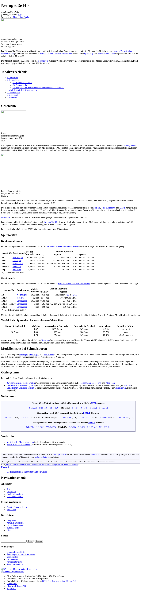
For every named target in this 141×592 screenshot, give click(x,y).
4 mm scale (66, 417)
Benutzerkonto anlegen (17, 507)
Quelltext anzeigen (15, 494)
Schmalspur (18, 263)
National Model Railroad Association (56, 54)
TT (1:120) (54, 408)
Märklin (96, 208)
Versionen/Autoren (15, 496)
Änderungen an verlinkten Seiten (21, 554)
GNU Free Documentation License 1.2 (59, 581)
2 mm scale (7, 417)
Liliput (122, 208)
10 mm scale (104, 417)
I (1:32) (93, 408)
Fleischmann (85, 383)
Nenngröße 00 (50, 222)
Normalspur (43, 61)
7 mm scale (84, 417)
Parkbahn (17, 269)
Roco (94, 383)
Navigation (18, 17)
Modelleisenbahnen (106, 54)
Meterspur (17, 260)
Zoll (75, 295)
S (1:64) (75, 408)
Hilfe (9, 530)
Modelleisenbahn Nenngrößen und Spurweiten (27, 472)
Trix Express (120, 388)
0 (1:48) (81, 427)
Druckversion (12, 559)
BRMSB (86, 413)
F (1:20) (107, 427)
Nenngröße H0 (59, 454)
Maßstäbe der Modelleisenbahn (20, 442)
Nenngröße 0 (129, 145)
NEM (93, 403)
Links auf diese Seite (16, 552)
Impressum (11, 588)
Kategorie (5, 467)
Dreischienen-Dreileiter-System (20, 388)
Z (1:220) (33, 408)
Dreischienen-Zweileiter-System (21, 385)
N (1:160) (43, 408)
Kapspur (20, 298)
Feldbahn (17, 266)
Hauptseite (11, 520)
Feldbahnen (49, 354)
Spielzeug (88, 54)
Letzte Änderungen (15, 525)
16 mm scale (123, 417)
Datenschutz (12, 583)
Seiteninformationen (15, 564)
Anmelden (11, 509)
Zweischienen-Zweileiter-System (21, 383)
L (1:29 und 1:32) (94, 427)
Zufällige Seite (13, 528)
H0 (19, 14)
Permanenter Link (14, 562)
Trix (103, 208)
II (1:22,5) (103, 408)
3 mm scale (26, 417)
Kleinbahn (110, 208)
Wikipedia (95, 454)
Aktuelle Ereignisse (15, 523)
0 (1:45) (84, 408)
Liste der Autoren (42, 457)
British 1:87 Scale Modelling (19, 444)
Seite (9, 489)
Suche (26, 17)
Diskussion (11, 491)
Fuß (67, 295)
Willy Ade (5, 217)
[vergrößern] (2, 36)
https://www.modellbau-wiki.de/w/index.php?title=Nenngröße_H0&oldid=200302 (42, 464)
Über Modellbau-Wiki (16, 586)
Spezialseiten (12, 557)
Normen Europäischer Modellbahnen (63, 246)
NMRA (91, 422)
